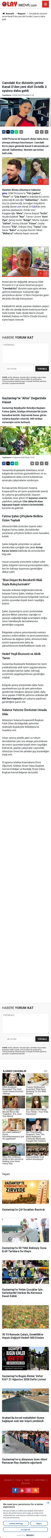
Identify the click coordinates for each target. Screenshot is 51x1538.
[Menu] (45, 4)
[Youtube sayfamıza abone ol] (22, 1490)
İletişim (27, 1480)
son (19, 206)
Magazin (21, 14)
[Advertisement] (25, 50)
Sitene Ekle (25, 1483)
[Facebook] (4, 132)
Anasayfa (9, 14)
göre (4, 193)
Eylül (34, 206)
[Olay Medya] (19, 4)
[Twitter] (8, 132)
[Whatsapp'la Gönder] (16, 132)
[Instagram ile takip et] (29, 1490)
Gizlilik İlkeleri (39, 1480)
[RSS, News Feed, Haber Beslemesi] (35, 1490)
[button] (37, 132)
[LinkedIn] (12, 132)
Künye (18, 1480)
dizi (22, 200)
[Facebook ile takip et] (15, 1490)
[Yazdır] (21, 132)
